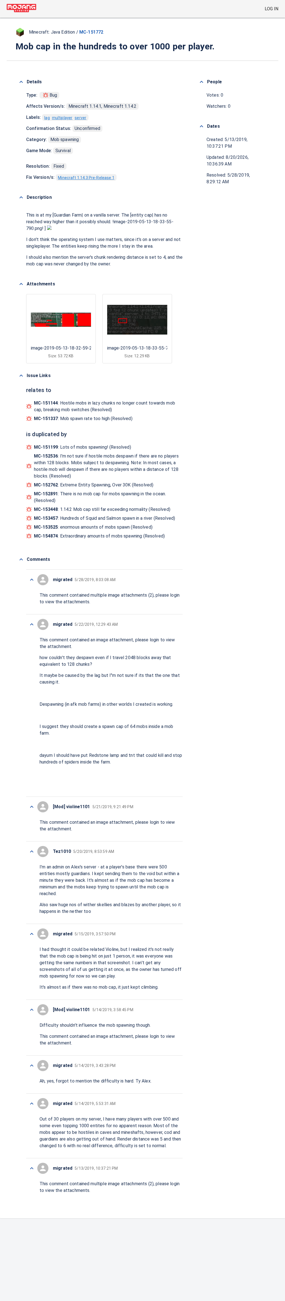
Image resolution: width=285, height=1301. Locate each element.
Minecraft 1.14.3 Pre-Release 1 (86, 177)
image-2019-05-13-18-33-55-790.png (144, 348)
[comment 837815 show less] (31, 851)
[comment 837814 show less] (31, 934)
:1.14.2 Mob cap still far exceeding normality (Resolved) (102, 509)
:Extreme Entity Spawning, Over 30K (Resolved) (93, 485)
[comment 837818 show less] (31, 579)
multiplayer (62, 117)
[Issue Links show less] (21, 375)
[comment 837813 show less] (31, 1009)
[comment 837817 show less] (31, 624)
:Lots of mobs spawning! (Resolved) (82, 447)
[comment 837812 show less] (31, 1065)
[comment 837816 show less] (31, 806)
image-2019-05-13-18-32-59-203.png (68, 348)
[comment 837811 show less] (31, 1103)
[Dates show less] (201, 126)
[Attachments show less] (21, 284)
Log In (271, 8)
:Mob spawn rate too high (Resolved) (83, 418)
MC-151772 (91, 32)
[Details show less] (21, 81)
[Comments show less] (21, 559)
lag (47, 117)
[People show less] (201, 81)
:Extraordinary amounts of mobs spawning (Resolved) (99, 536)
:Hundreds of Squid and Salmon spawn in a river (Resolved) (104, 518)
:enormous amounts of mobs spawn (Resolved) (93, 527)
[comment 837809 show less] (31, 1168)
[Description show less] (21, 197)
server (80, 117)
